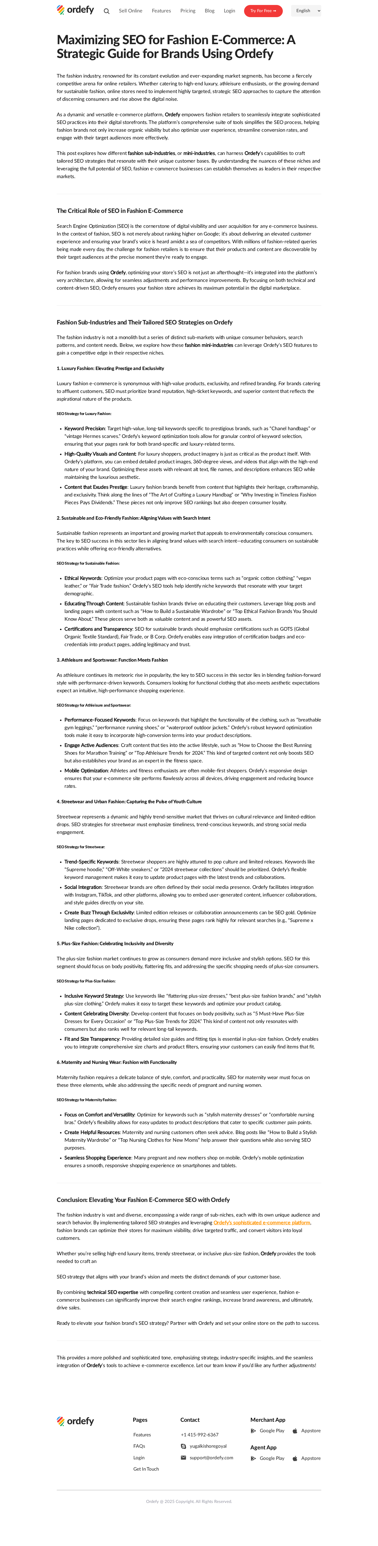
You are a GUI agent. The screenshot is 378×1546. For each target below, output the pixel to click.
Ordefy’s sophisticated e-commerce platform (262, 1222)
